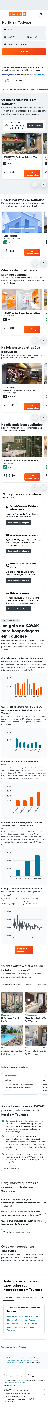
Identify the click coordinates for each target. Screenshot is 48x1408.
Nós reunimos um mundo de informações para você (17, 1394)
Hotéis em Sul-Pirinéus (15, 1363)
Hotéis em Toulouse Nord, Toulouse (21, 1320)
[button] (4, 14)
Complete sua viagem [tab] (26, 1297)
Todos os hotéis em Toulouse (13, 1347)
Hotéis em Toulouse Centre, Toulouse (22, 1316)
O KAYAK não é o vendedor (16, 1390)
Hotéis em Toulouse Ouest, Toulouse (22, 1324)
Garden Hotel (10, 235)
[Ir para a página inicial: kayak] (17, 14)
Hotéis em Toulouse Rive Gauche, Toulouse (21, 1328)
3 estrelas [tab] (29, 984)
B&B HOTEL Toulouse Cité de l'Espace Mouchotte (21, 157)
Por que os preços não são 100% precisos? (19, 1400)
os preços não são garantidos (14, 1382)
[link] (18, 522)
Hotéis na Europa (33, 1358)
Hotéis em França (13, 1360)
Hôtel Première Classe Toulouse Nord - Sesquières (21, 313)
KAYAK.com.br (11, 1358)
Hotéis (21, 1358)
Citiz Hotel (8, 387)
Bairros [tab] (9, 1297)
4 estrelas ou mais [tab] (11, 984)
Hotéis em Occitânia (30, 1360)
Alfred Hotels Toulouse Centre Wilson (21, 460)
